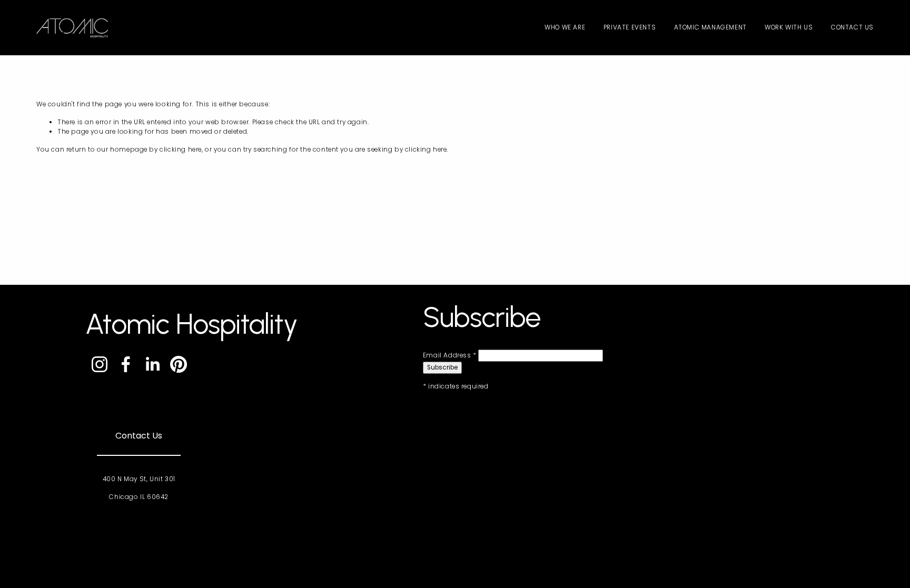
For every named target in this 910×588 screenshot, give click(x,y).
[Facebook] (125, 364)
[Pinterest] (178, 364)
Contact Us (138, 436)
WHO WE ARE (565, 27)
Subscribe (442, 367)
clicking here (181, 149)
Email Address (450, 355)
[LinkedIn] (152, 364)
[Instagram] (99, 364)
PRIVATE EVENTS (630, 27)
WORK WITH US (789, 27)
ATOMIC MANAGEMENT (710, 27)
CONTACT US (852, 27)
